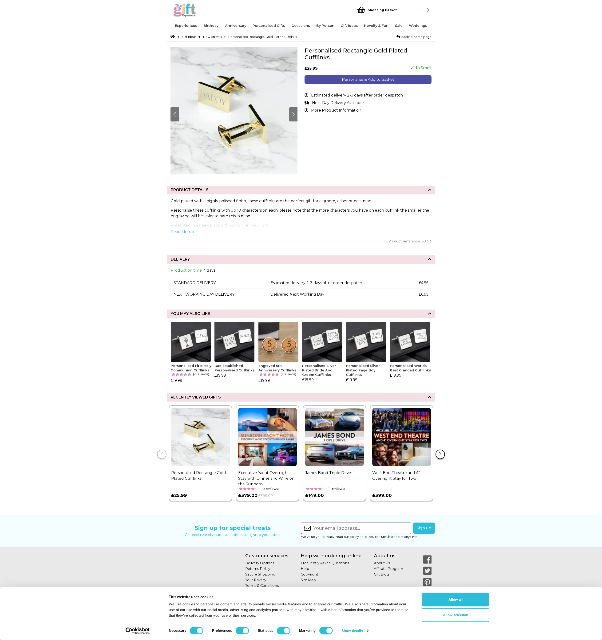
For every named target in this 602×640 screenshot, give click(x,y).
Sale (399, 26)
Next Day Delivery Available (338, 103)
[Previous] (161, 454)
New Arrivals (212, 37)
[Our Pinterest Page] (427, 582)
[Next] (440, 454)
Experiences (186, 26)
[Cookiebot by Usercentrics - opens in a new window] (137, 630)
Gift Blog (381, 574)
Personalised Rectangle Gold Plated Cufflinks (262, 37)
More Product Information (336, 110)
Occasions (300, 26)
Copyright (309, 574)
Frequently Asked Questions (325, 563)
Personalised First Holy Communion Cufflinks (191, 368)
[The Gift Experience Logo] (193, 10)
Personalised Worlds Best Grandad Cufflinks (410, 368)
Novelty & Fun (376, 26)
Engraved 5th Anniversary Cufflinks (277, 368)
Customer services (266, 555)
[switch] (242, 630)
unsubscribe (390, 537)
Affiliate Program (388, 569)
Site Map (308, 580)
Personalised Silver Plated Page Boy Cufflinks (363, 370)
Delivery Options (259, 563)
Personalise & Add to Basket (368, 79)
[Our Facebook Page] (427, 559)
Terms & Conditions (262, 586)
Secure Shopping (260, 574)
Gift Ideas (349, 26)
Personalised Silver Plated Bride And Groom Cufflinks (319, 370)
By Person (325, 26)
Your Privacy (255, 580)
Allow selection (455, 615)
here (363, 537)
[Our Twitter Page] (427, 571)
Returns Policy (257, 569)
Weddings (418, 26)
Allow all (455, 599)
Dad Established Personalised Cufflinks (234, 368)
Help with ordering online (331, 555)
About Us (382, 563)
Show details (352, 631)
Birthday (210, 26)
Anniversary (235, 26)
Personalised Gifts (269, 26)
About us (385, 555)
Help (305, 569)
